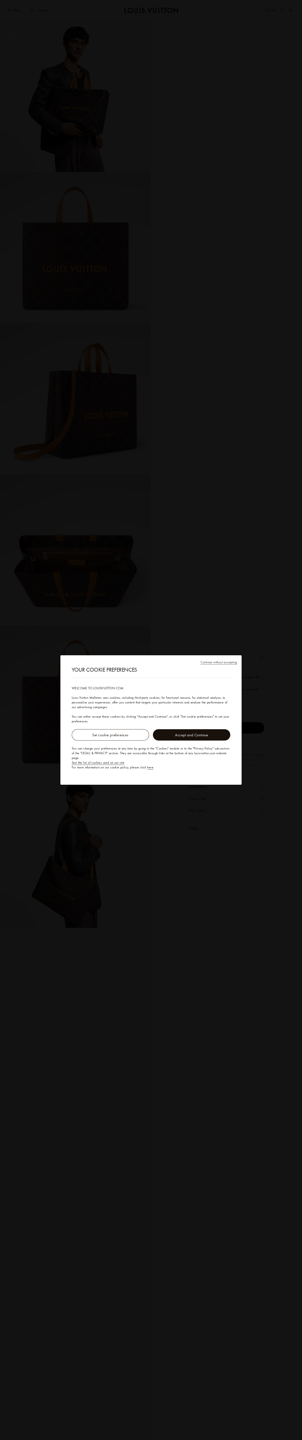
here (150, 767)
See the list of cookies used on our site (98, 762)
